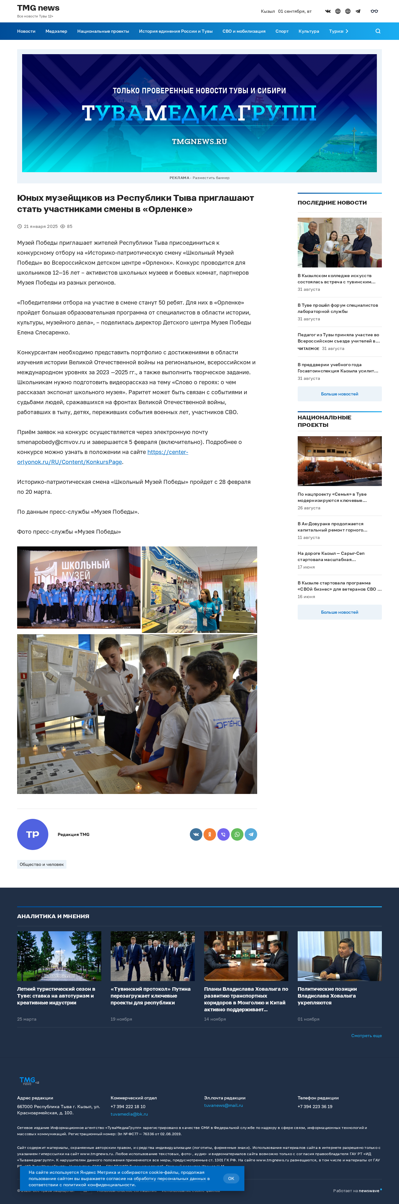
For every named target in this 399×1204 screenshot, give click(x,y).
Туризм (337, 31)
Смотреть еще (366, 1035)
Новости (26, 31)
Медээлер (56, 31)
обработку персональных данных (170, 1178)
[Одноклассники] (210, 834)
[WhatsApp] (237, 834)
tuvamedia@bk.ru (129, 1114)
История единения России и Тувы (176, 31)
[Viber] (223, 834)
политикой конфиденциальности (99, 1184)
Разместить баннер (211, 177)
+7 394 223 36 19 (315, 1106)
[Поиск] (378, 31)
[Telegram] (251, 834)
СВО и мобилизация (244, 31)
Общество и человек (42, 864)
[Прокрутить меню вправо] (347, 31)
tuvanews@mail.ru (223, 1105)
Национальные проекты (103, 31)
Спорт (282, 31)
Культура (309, 31)
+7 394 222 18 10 (128, 1106)
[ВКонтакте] (196, 834)
